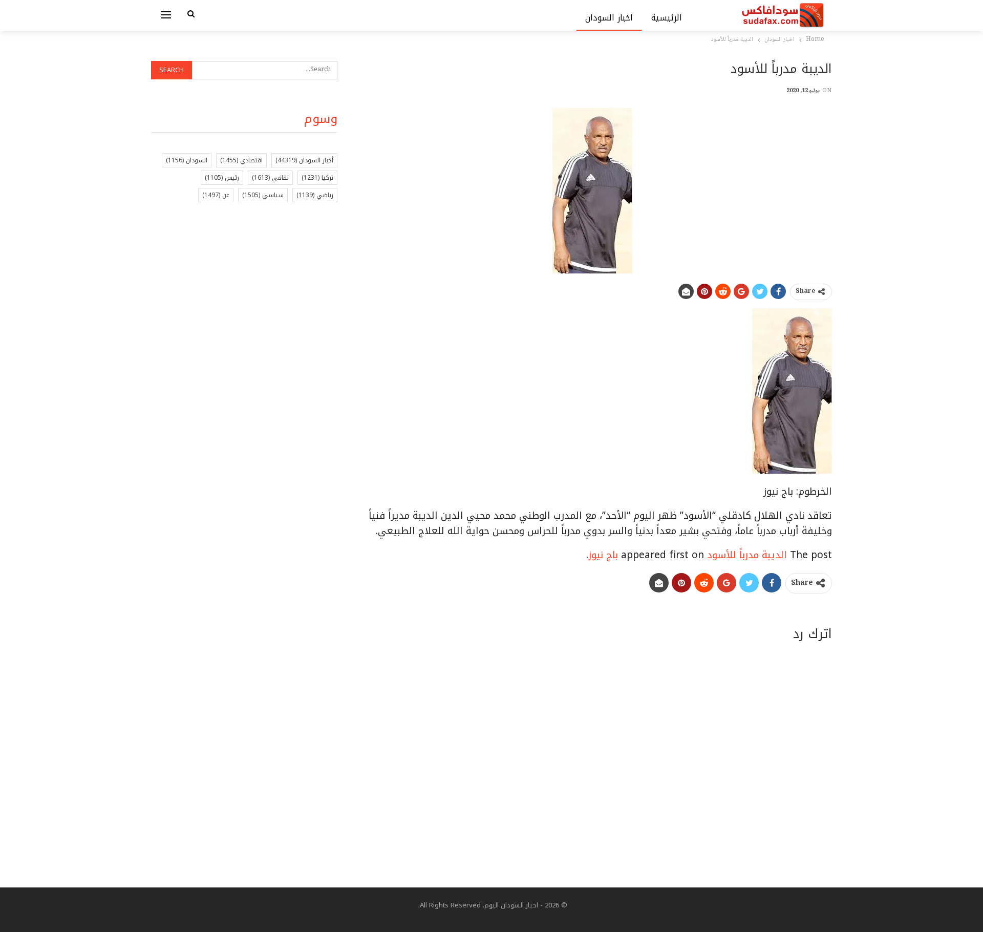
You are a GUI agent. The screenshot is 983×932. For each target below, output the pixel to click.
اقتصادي (241, 160)
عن (215, 195)
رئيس (222, 177)
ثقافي (270, 177)
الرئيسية (666, 18)
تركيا (317, 177)
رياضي (314, 195)
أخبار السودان (304, 160)
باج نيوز (603, 555)
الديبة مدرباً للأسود (747, 555)
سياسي (263, 195)
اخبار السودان (609, 18)
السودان (186, 160)
